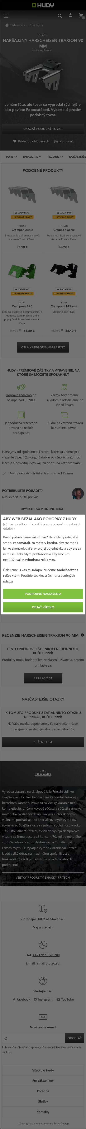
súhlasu (6, 1052)
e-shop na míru (40, 1123)
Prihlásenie (70, 15)
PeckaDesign (61, 1123)
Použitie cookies (32, 575)
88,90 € (56, 331)
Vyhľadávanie (60, 15)
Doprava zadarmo (19, 395)
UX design (23, 1123)
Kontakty (43, 1112)
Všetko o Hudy (43, 1070)
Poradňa (43, 1091)
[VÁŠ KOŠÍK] (81, 15)
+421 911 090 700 (46, 955)
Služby (43, 1101)
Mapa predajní (43, 927)
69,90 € (14, 331)
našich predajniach (23, 430)
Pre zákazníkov (43, 1080)
